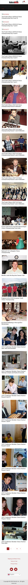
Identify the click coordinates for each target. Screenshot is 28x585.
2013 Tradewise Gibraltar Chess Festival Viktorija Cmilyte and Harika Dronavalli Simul (13, 372)
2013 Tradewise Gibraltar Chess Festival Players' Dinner (13, 518)
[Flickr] (15, 569)
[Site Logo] (13, 2)
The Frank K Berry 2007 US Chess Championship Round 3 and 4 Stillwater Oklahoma (13, 179)
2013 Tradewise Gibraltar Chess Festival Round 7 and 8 (13, 420)
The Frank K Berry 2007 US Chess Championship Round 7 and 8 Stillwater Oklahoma (13, 131)
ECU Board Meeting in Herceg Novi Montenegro (12, 323)
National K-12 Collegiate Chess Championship (11, 251)
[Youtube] (11, 569)
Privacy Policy (14, 563)
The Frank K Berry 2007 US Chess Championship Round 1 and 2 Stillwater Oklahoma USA (13, 204)
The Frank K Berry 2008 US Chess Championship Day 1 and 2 (12, 81)
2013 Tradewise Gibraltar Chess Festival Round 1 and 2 (13, 493)
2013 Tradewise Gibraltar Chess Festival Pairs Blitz (13, 542)
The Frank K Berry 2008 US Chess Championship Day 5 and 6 (12, 32)
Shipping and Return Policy (14, 558)
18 (17, 548)
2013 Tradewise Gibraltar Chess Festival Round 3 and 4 (13, 469)
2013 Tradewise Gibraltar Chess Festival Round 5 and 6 (13, 445)
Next (20, 548)
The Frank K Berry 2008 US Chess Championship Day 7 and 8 (12, 25)
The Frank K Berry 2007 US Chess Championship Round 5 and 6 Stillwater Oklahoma (13, 155)
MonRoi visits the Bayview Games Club (13, 275)
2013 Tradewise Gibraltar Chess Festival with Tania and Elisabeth (13, 347)
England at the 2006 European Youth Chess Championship (12, 298)
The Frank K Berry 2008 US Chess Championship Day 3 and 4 (12, 56)
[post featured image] (5, 14)
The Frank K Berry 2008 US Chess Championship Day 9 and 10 (12, 17)
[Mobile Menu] (3, 2)
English (12, 574)
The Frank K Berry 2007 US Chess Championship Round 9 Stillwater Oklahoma (12, 106)
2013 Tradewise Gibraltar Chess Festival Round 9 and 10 (13, 396)
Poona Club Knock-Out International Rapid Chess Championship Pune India (14, 227)
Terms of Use (14, 561)
